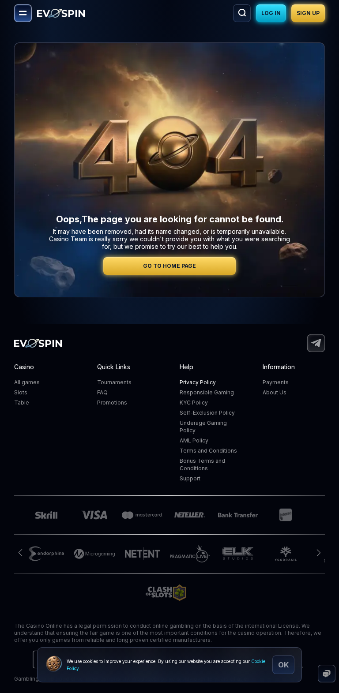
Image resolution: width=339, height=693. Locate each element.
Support (190, 478)
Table (21, 402)
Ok (283, 664)
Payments (276, 382)
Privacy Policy (198, 382)
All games (27, 382)
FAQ (102, 392)
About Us (274, 392)
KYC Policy (194, 402)
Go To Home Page (169, 265)
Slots (20, 392)
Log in (271, 13)
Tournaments (114, 382)
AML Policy (194, 440)
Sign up (308, 13)
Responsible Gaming (207, 392)
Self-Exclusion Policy (207, 412)
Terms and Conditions (208, 450)
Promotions (112, 402)
